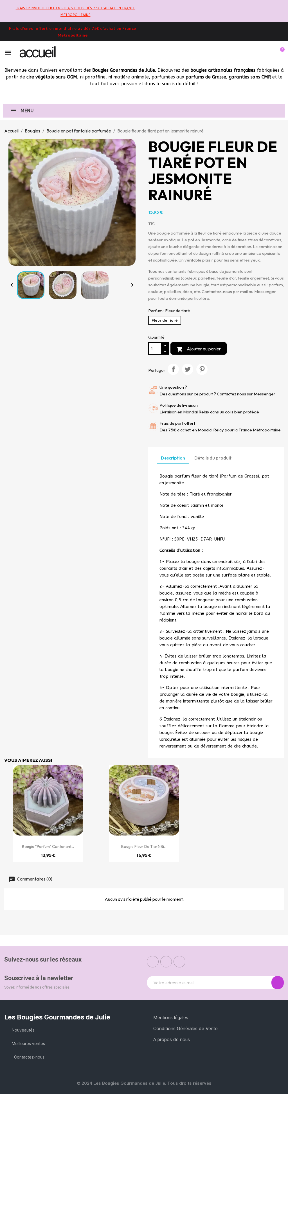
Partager (173, 369)
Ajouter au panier (198, 349)
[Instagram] (166, 962)
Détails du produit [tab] (212, 458)
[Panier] (279, 53)
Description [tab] (173, 458)
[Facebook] (153, 962)
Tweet (187, 369)
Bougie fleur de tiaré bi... (143, 846)
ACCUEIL (37, 52)
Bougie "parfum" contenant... (48, 846)
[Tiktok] (179, 962)
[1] (277, 982)
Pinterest (202, 369)
